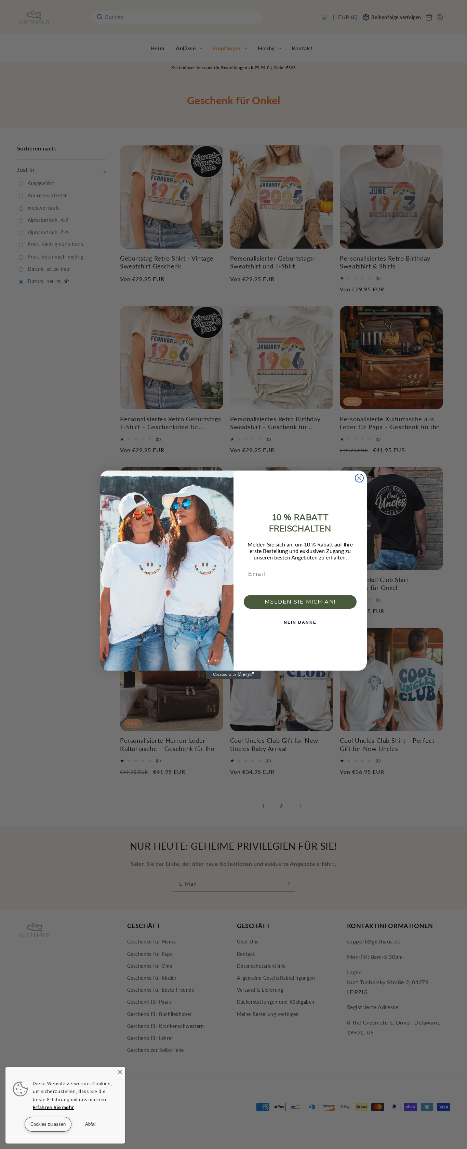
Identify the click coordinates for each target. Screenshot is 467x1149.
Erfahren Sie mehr (53, 1107)
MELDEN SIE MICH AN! (300, 602)
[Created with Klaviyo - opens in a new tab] (233, 675)
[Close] (120, 1072)
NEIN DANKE (300, 622)
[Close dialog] (359, 478)
